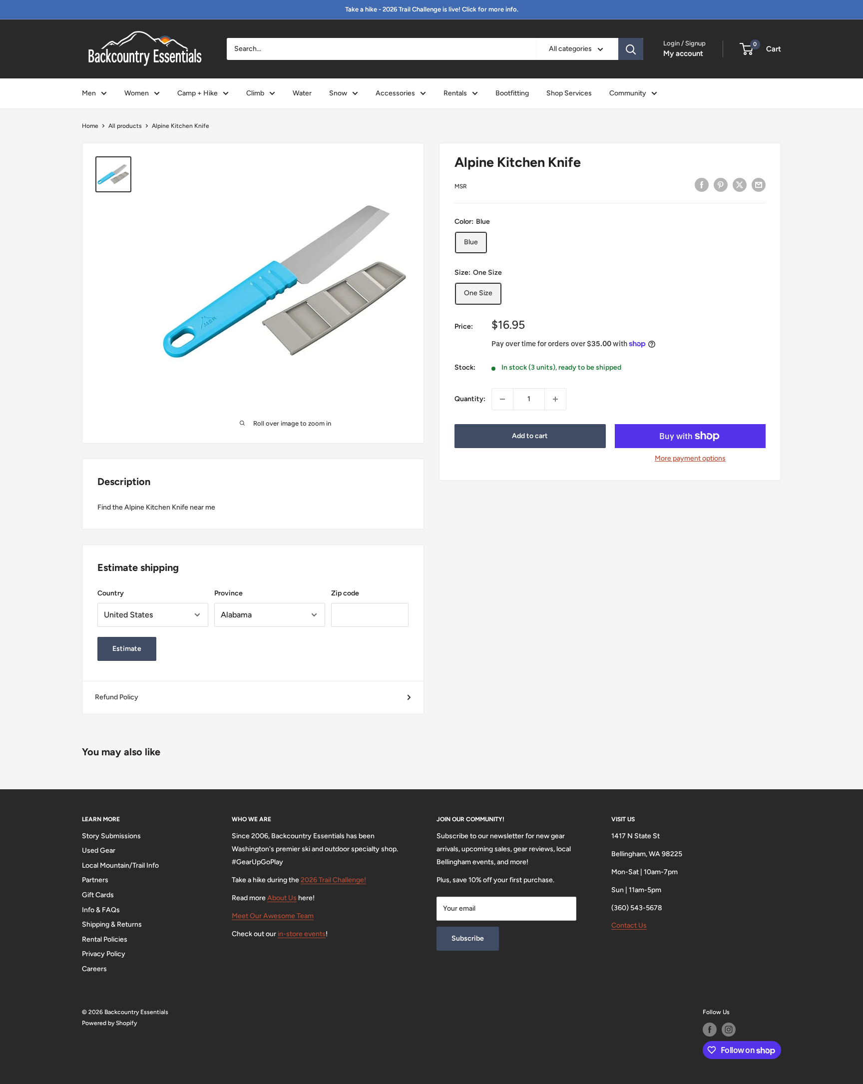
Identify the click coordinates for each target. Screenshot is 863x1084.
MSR (460, 186)
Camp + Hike (197, 93)
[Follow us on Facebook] (710, 1030)
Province (228, 593)
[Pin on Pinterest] (721, 185)
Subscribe (467, 938)
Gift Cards (98, 895)
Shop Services (569, 93)
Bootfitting (512, 93)
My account (683, 53)
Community (627, 93)
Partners (95, 880)
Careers (94, 969)
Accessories (395, 93)
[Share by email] (759, 185)
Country (110, 593)
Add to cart (530, 436)
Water (302, 93)
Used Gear (98, 850)
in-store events (302, 934)
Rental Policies (104, 939)
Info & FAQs (101, 910)
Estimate (126, 648)
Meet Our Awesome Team (273, 916)
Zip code (345, 593)
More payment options (690, 458)
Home (90, 125)
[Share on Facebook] (702, 185)
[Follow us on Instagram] (729, 1030)
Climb (255, 93)
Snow (338, 93)
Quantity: (469, 399)
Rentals (455, 93)
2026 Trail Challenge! (333, 880)
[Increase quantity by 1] (555, 399)
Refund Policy (116, 697)
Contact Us (629, 925)
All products (125, 125)
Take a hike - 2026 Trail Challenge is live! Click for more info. (431, 9)
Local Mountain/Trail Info (120, 865)
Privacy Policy (103, 954)
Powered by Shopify (109, 1023)
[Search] (630, 49)
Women (136, 93)
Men (89, 93)
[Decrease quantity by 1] (502, 399)
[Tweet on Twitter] (740, 185)
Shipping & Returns (112, 924)
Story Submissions (111, 836)
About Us (282, 898)
